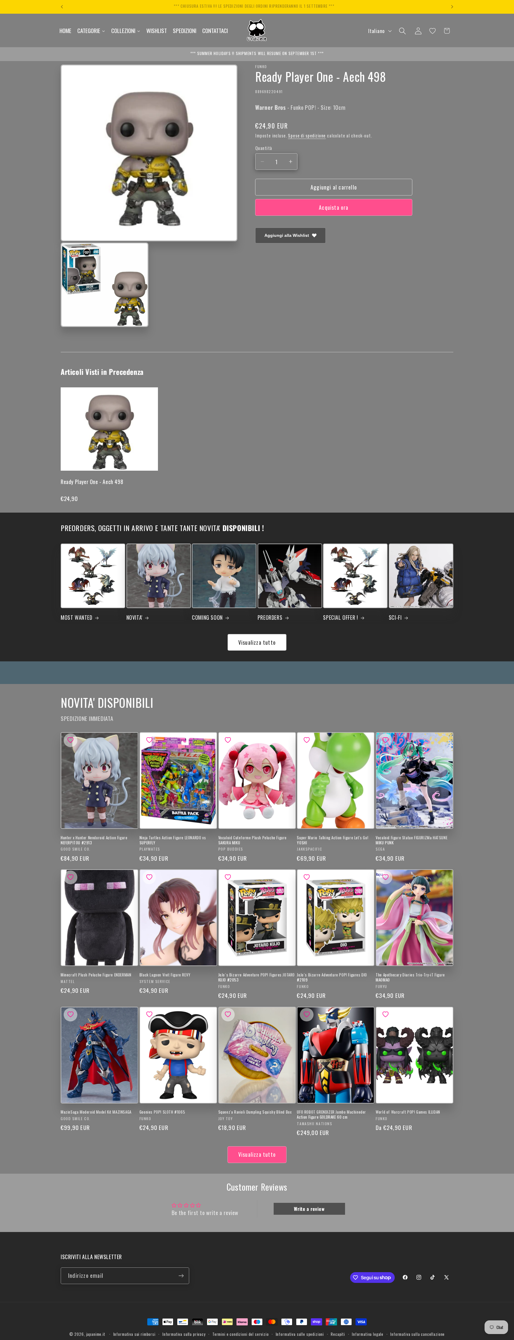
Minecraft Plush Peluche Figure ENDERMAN (96, 974)
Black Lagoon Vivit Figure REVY (165, 974)
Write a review (309, 1208)
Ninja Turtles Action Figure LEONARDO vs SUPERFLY (173, 840)
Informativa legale (367, 1334)
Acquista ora (333, 207)
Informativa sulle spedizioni (300, 1334)
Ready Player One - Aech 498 (92, 482)
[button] (402, 31)
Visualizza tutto (257, 642)
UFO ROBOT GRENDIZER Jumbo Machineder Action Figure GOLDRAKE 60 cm (331, 1114)
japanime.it (95, 1334)
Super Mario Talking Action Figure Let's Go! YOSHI (332, 840)
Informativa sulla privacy (184, 1334)
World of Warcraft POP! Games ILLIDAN (408, 1111)
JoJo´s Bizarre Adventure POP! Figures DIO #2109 (332, 977)
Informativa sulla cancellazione (417, 1334)
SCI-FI (395, 617)
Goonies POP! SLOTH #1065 (162, 1111)
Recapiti (338, 1334)
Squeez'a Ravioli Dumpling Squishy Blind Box (255, 1111)
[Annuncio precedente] (61, 7)
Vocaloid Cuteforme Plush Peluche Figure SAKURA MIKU (252, 840)
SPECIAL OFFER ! (340, 617)
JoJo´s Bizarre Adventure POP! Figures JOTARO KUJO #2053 (256, 977)
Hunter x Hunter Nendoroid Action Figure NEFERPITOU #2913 (94, 840)
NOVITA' (134, 617)
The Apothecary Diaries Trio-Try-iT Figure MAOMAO (410, 977)
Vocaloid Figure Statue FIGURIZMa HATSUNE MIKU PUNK (411, 840)
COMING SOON (207, 617)
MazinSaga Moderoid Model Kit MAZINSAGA (96, 1111)
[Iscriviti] (181, 1275)
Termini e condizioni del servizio (240, 1334)
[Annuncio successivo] (452, 7)
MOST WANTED (77, 617)
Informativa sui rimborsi (134, 1334)
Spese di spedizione (307, 135)
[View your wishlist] (432, 31)
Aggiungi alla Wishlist (286, 235)
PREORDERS (270, 617)
